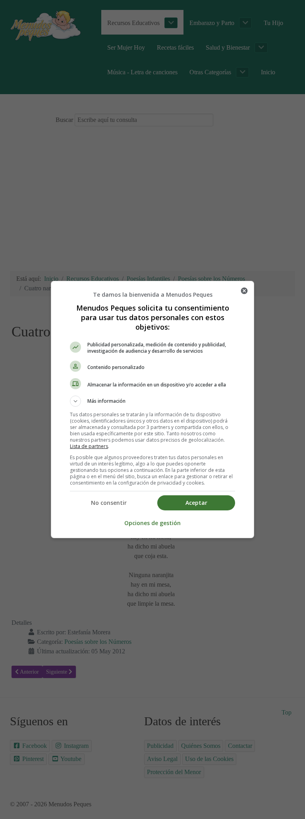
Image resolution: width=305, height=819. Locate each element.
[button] (152, 401)
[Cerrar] (244, 291)
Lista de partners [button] (89, 446)
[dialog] (152, 409)
